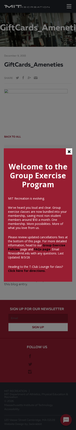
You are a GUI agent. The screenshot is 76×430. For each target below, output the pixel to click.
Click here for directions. (27, 271)
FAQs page (42, 249)
